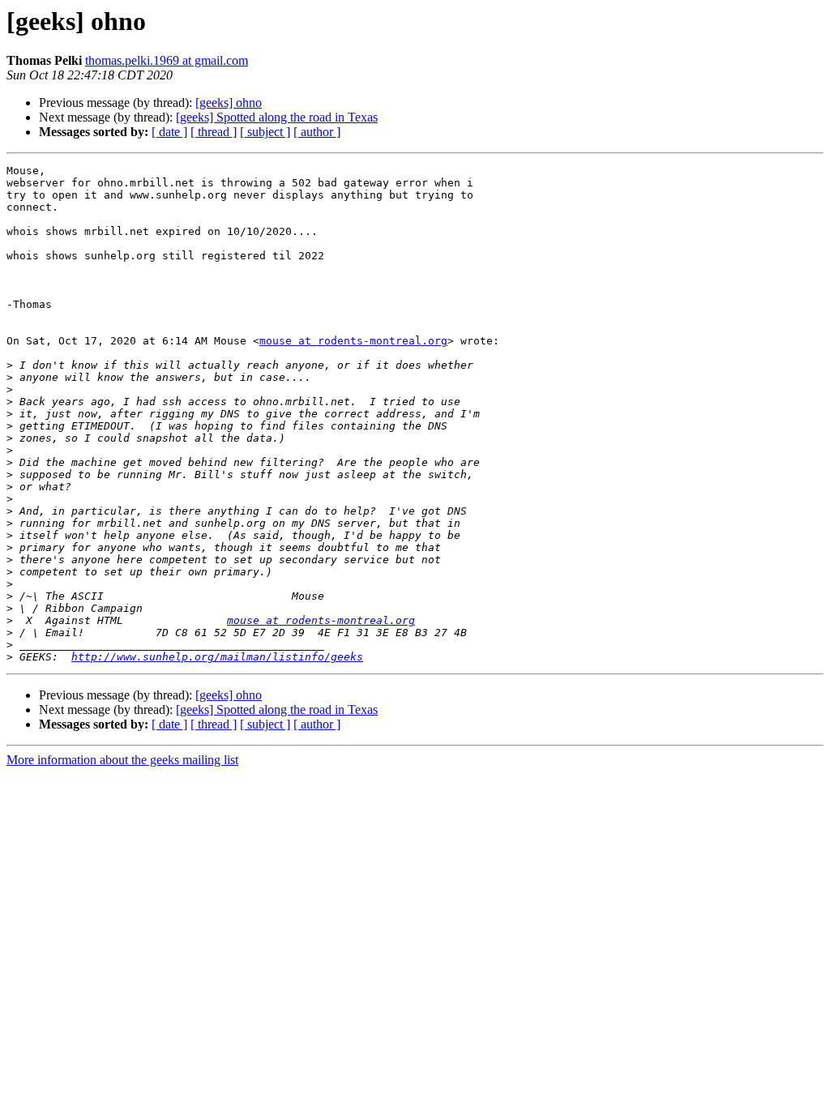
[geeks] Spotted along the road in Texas (277, 117)
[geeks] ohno (228, 102)
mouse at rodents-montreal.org (353, 341)
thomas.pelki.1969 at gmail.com (166, 60)
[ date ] (169, 132)
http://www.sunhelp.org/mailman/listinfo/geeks (217, 657)
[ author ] (316, 132)
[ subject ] (265, 132)
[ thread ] (213, 132)
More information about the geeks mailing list (122, 760)
